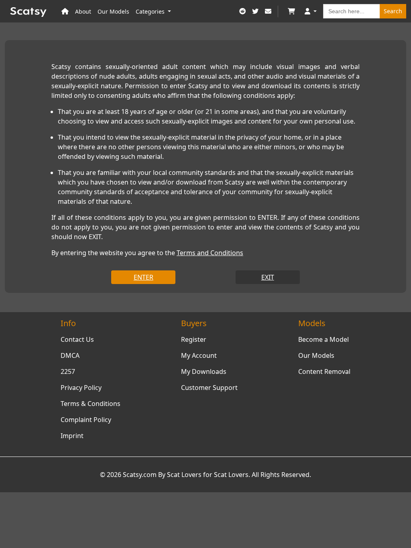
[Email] (268, 11)
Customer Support (209, 387)
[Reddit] (242, 11)
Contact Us (77, 339)
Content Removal (324, 371)
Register (193, 339)
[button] (310, 11)
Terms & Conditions (90, 403)
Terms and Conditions (210, 252)
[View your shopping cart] (291, 11)
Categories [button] (151, 11)
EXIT (267, 277)
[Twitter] (255, 11)
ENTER (143, 277)
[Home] (65, 11)
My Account (199, 355)
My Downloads (203, 371)
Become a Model (323, 339)
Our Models (113, 11)
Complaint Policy (86, 419)
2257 (68, 371)
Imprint (72, 435)
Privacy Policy (81, 387)
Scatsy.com (140, 474)
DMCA (70, 355)
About (83, 11)
